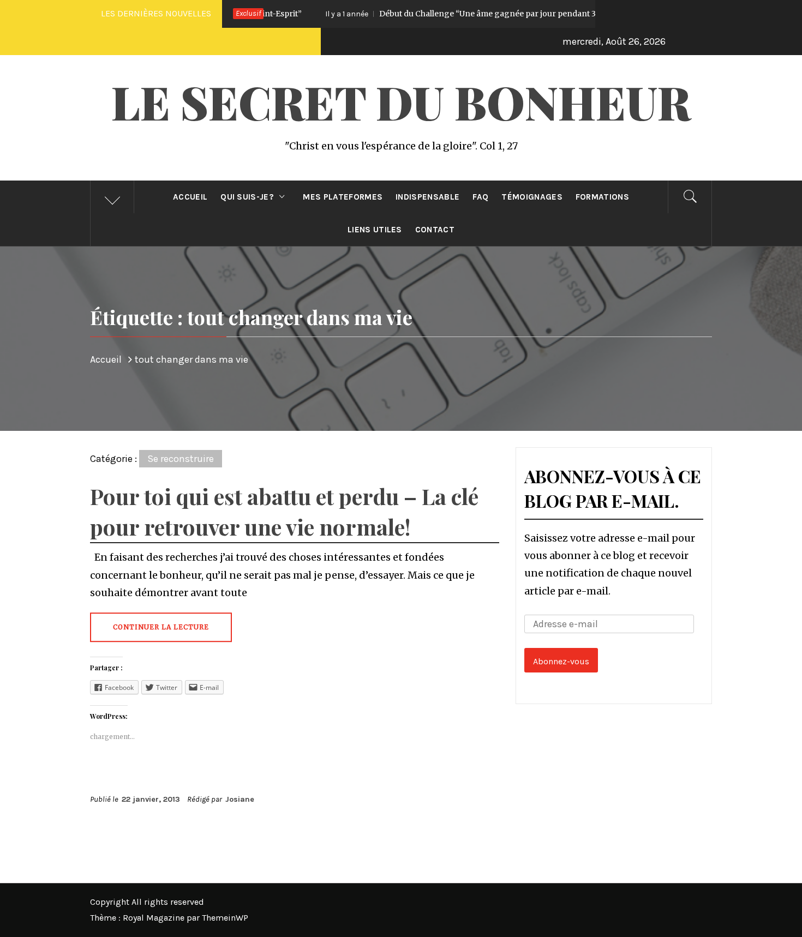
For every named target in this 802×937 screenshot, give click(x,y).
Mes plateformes (342, 197)
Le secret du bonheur (401, 101)
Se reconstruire (180, 459)
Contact (434, 230)
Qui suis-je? (247, 197)
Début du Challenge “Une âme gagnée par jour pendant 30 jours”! (443, 14)
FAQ (480, 197)
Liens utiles (375, 230)
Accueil (190, 197)
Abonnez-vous (561, 661)
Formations (602, 197)
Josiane (239, 799)
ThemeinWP (225, 917)
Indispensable (427, 197)
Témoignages (531, 197)
